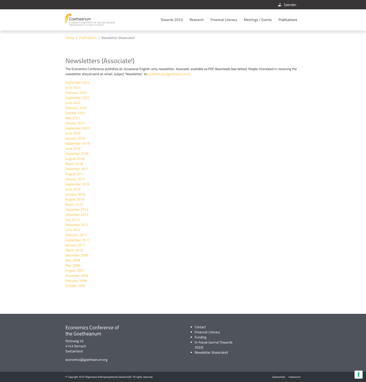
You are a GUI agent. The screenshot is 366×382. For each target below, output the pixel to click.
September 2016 (77, 184)
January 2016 (75, 194)
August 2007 (74, 270)
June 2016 (72, 189)
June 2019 (72, 148)
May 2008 (72, 265)
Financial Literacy (224, 19)
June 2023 (72, 87)
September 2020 (77, 128)
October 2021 (75, 112)
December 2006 (76, 275)
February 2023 (76, 92)
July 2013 (72, 219)
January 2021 (75, 123)
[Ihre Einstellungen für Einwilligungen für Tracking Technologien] (359, 375)
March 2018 (74, 163)
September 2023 (77, 82)
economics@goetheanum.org (86, 359)
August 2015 (74, 199)
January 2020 (75, 138)
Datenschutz (278, 377)
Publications (288, 19)
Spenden (290, 4)
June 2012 (72, 229)
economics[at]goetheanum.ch (169, 73)
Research (197, 19)
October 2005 (75, 285)
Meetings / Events (258, 19)
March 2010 (74, 250)
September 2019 (77, 143)
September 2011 (77, 239)
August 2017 (74, 173)
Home (70, 37)
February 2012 (76, 234)
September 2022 (77, 97)
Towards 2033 (172, 19)
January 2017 (75, 178)
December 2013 (76, 214)
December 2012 (76, 224)
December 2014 (76, 209)
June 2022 (72, 102)
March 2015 (74, 204)
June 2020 (72, 133)
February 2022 (76, 107)
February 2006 (76, 280)
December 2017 (76, 168)
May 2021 (72, 117)
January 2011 (75, 245)
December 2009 (76, 255)
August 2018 (74, 158)
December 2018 (76, 153)
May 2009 (72, 260)
